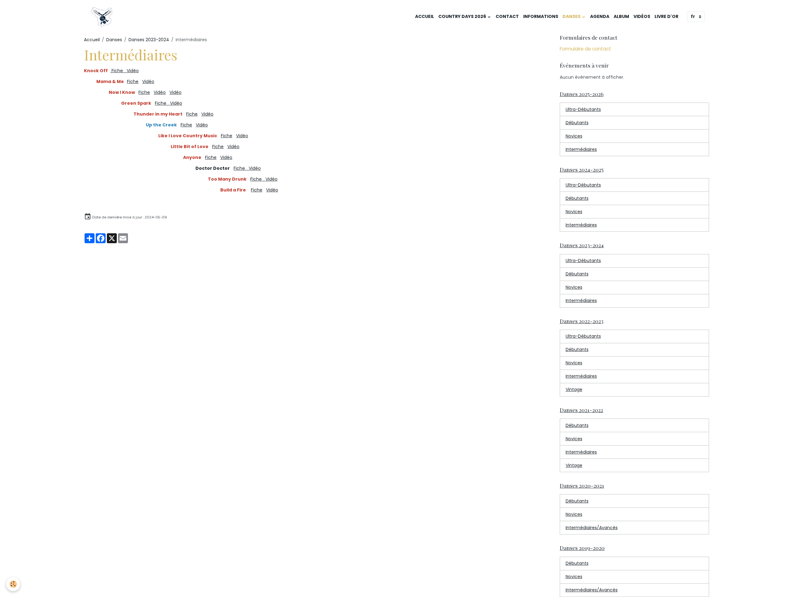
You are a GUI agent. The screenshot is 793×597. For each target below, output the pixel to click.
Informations (540, 16)
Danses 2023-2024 (149, 40)
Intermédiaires (581, 149)
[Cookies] (13, 584)
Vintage (574, 389)
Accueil (424, 16)
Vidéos (641, 16)
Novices (574, 136)
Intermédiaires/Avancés (592, 528)
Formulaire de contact (585, 49)
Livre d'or (666, 16)
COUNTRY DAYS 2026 (462, 16)
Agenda (599, 16)
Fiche (132, 81)
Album (621, 16)
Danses (572, 16)
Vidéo (148, 81)
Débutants (577, 123)
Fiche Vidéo (124, 71)
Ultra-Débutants (583, 109)
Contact (507, 16)
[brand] (102, 16)
